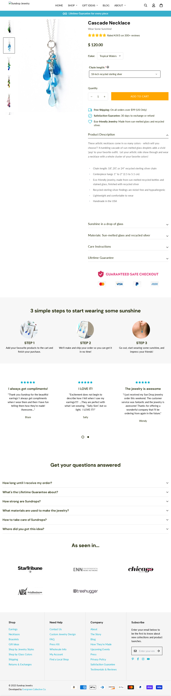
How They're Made (101, 644)
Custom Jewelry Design (63, 634)
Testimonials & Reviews (104, 669)
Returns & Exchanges (20, 664)
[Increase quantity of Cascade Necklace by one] (104, 97)
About (118, 5)
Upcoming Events (100, 649)
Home (59, 5)
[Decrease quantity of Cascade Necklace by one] (91, 97)
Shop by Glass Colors (20, 654)
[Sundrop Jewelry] (23, 5)
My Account (56, 654)
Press (94, 654)
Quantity (93, 88)
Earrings (13, 629)
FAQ (52, 639)
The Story (96, 634)
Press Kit (54, 644)
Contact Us (56, 629)
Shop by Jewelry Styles (21, 649)
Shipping (13, 659)
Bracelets (14, 639)
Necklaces (14, 634)
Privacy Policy (98, 659)
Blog (106, 5)
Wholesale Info (58, 649)
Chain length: (97, 67)
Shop (71, 5)
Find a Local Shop (59, 659)
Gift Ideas (88, 5)
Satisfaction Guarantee (103, 664)
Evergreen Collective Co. (34, 689)
